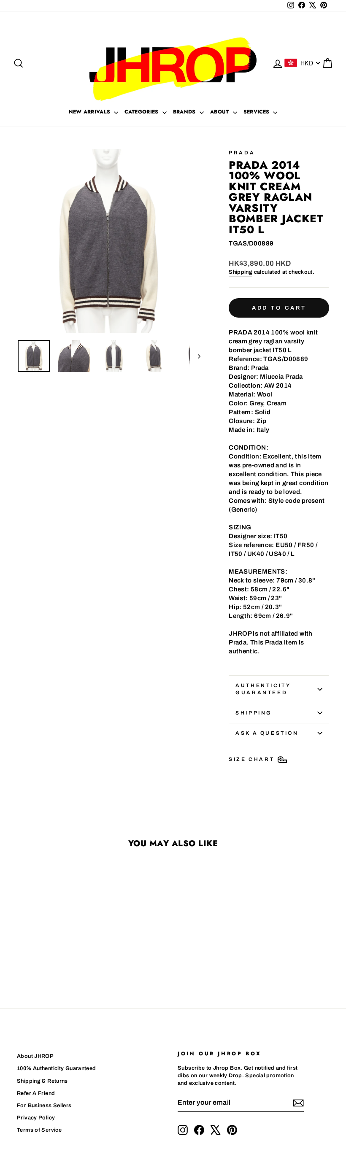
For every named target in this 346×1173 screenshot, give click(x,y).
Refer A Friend (36, 1093)
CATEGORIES (142, 112)
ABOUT (220, 112)
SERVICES (257, 112)
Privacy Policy (36, 1118)
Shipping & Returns (42, 1081)
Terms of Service (39, 1130)
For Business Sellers (44, 1105)
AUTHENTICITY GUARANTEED (263, 689)
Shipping (240, 272)
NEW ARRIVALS (90, 112)
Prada (242, 153)
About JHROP (35, 1056)
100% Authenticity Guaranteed (56, 1068)
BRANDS (185, 112)
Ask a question (266, 733)
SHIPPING (253, 713)
